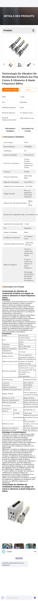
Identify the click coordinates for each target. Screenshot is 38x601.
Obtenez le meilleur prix (12, 90)
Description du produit (28, 130)
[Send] (35, 597)
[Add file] (2, 597)
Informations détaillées (10, 130)
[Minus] (35, 551)
